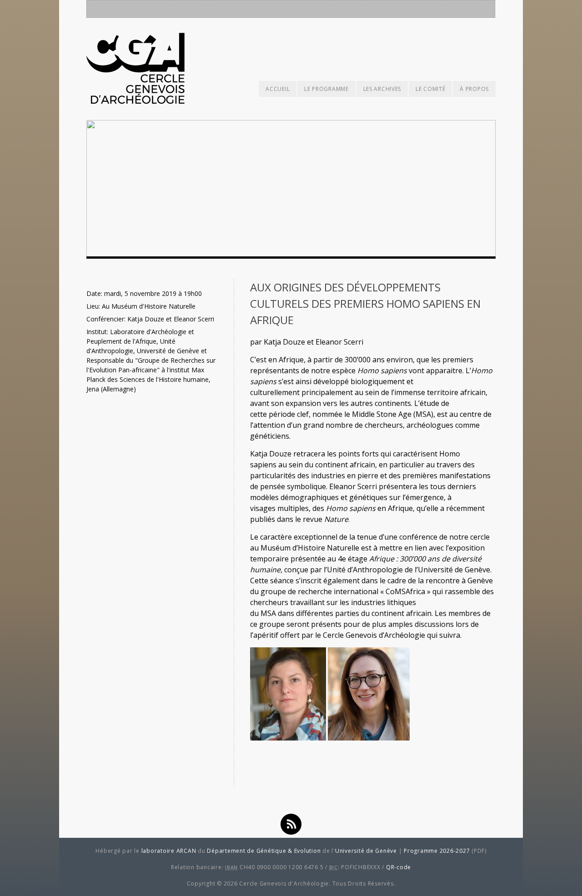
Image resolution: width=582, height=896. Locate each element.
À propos (474, 89)
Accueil (278, 89)
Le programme (326, 89)
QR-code (398, 867)
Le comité (430, 89)
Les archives (382, 89)
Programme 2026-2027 (437, 851)
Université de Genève (366, 851)
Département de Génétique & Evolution (264, 851)
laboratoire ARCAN (168, 851)
